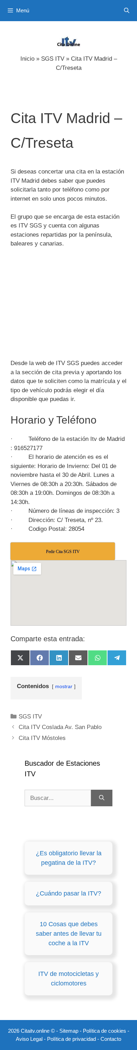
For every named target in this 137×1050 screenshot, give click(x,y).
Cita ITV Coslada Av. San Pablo (60, 727)
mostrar (63, 686)
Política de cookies (104, 1031)
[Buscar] (101, 798)
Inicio (27, 58)
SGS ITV (52, 58)
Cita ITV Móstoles (42, 738)
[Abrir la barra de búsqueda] (126, 10)
